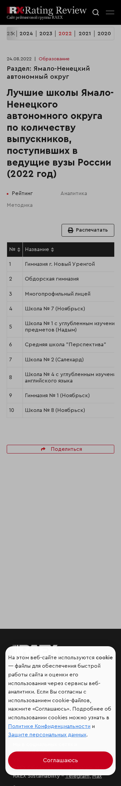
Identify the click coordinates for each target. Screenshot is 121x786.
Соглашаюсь (60, 760)
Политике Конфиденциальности (49, 726)
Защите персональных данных (47, 734)
